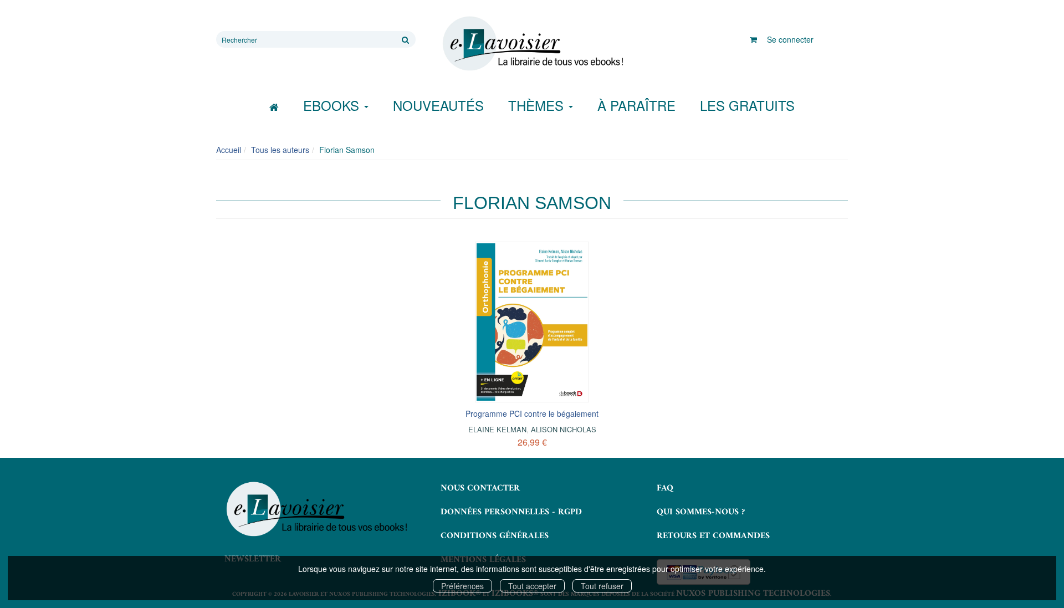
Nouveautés (438, 105)
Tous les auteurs (280, 149)
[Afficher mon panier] (753, 39)
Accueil (228, 149)
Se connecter (790, 39)
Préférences (462, 585)
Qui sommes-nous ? (701, 512)
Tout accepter (532, 585)
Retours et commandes (713, 536)
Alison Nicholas (563, 429)
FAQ (665, 488)
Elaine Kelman (497, 429)
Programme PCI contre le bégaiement (532, 413)
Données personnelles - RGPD (511, 512)
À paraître (636, 105)
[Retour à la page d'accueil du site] (532, 43)
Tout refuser (602, 585)
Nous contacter (480, 488)
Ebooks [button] (333, 105)
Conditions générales (495, 536)
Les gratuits (747, 105)
